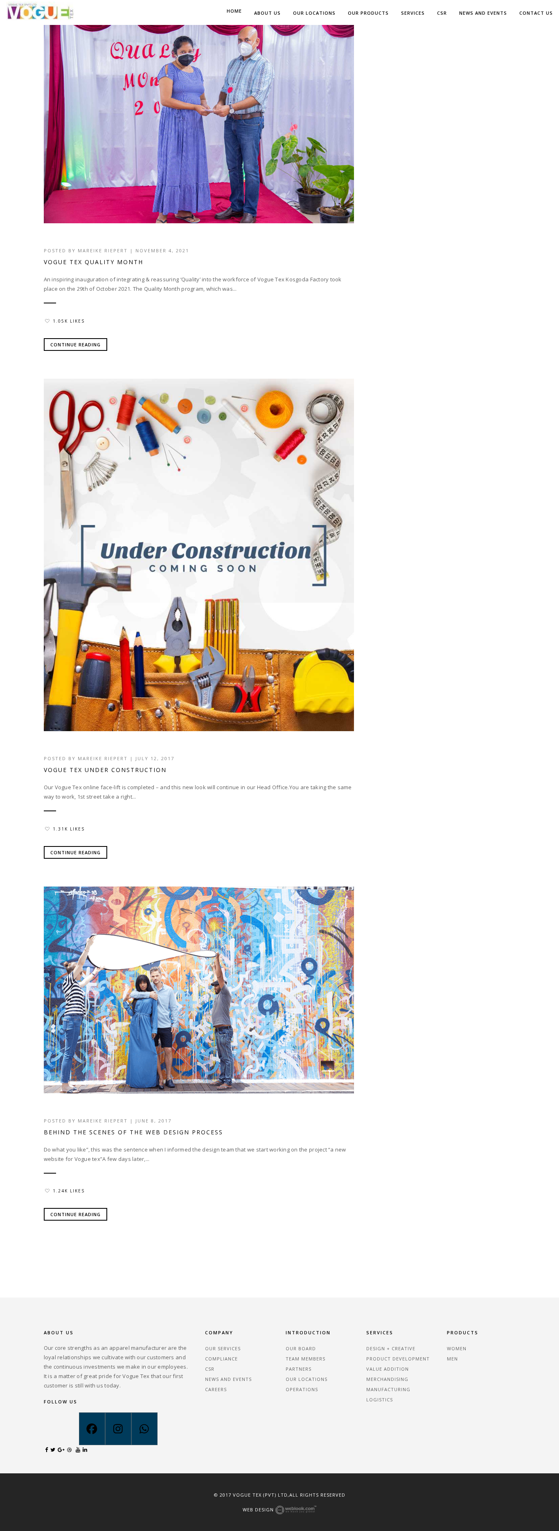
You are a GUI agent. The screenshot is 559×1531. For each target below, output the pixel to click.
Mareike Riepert (103, 250)
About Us (267, 13)
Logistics (379, 1399)
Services (413, 13)
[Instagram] (118, 1428)
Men (452, 1359)
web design (259, 1509)
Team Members (305, 1359)
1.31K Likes (69, 829)
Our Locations (314, 13)
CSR (442, 13)
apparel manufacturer (138, 1347)
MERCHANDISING (387, 1379)
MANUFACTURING (388, 1389)
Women (457, 1348)
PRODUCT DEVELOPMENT (398, 1359)
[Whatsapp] (144, 1428)
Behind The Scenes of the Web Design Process (133, 1132)
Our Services (223, 1348)
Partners (298, 1369)
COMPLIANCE (221, 1359)
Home (234, 11)
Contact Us (536, 13)
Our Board (301, 1348)
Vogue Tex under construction (105, 770)
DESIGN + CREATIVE (390, 1348)
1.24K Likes (69, 1191)
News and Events (483, 13)
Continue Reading (75, 344)
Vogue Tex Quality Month (93, 262)
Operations (302, 1389)
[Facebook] (92, 1428)
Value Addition (387, 1369)
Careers (216, 1389)
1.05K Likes (69, 321)
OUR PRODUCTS (368, 13)
